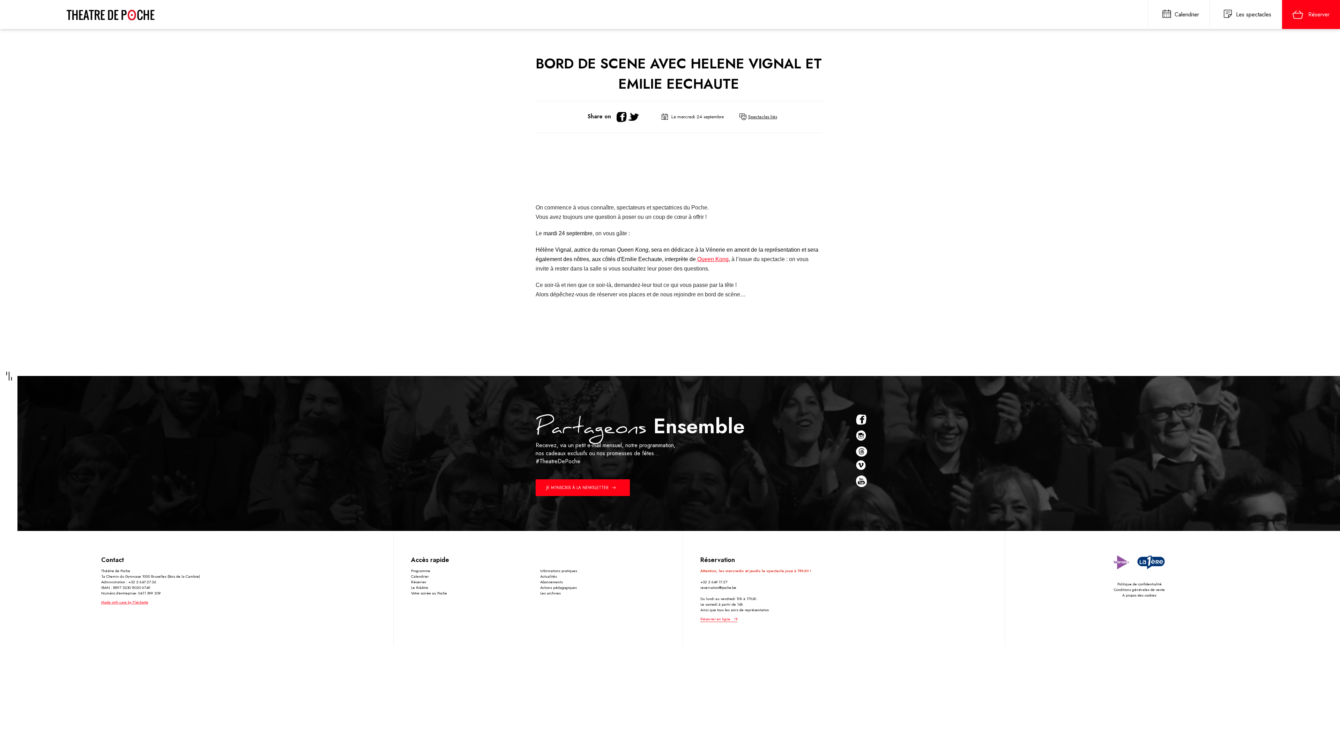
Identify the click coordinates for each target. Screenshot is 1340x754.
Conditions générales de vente (1139, 589)
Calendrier (420, 576)
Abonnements (551, 582)
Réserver (418, 582)
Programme (420, 571)
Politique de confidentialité (1139, 584)
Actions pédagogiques (558, 587)
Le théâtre (419, 587)
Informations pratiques (558, 571)
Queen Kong (713, 259)
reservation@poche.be (718, 587)
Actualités (548, 576)
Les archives (550, 593)
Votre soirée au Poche (429, 593)
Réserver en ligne (715, 619)
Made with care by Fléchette (124, 602)
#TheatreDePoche (558, 461)
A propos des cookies (1139, 595)
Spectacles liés (762, 116)
